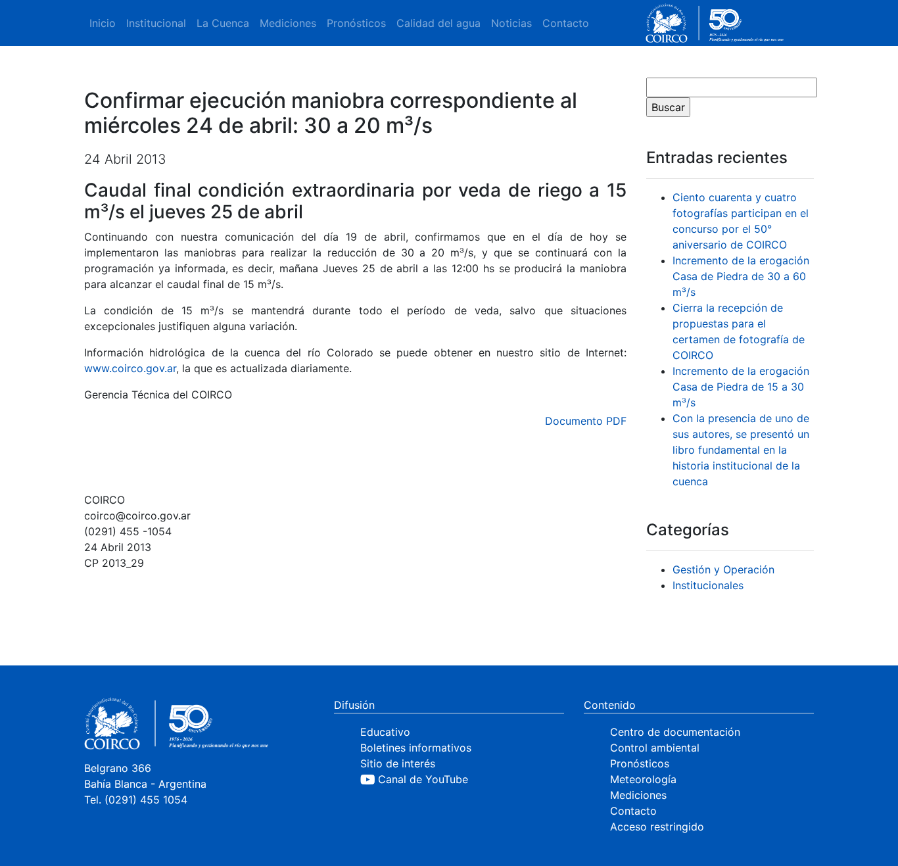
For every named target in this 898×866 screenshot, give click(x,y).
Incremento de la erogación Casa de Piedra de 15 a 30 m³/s (741, 386)
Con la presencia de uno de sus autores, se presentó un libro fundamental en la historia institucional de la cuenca (741, 450)
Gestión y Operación (723, 569)
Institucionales (708, 585)
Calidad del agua (438, 23)
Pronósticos (356, 23)
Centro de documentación (675, 731)
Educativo (385, 731)
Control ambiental (654, 747)
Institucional (156, 23)
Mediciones (288, 23)
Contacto (565, 23)
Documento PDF (585, 420)
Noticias (511, 23)
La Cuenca (223, 23)
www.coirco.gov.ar (130, 368)
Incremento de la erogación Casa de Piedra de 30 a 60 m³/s (741, 276)
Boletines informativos (415, 747)
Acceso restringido (657, 826)
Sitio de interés (397, 763)
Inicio (102, 23)
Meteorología (643, 779)
